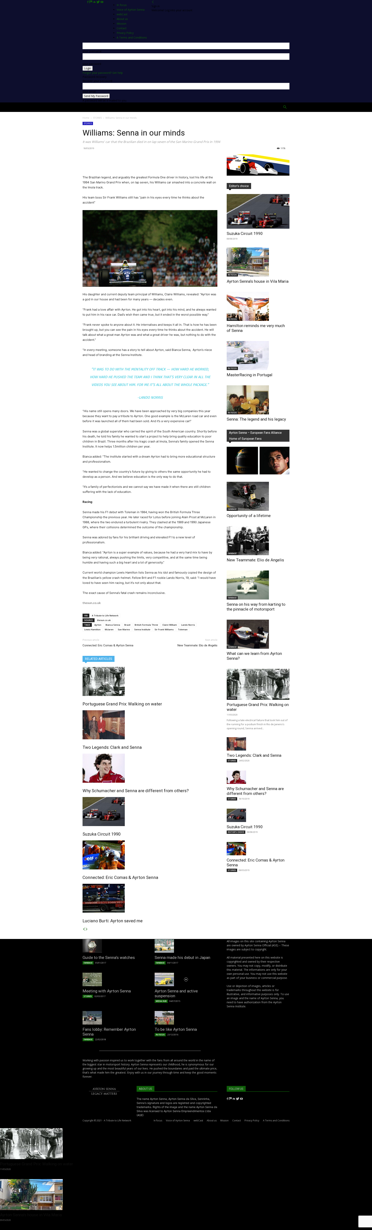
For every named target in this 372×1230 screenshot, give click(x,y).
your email (89, 91)
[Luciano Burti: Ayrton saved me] (150, 898)
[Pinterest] (104, 164)
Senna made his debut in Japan (182, 957)
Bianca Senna (113, 624)
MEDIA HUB (161, 1001)
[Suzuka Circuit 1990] (150, 811)
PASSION (138, 107)
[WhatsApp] (113, 164)
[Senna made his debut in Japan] (186, 946)
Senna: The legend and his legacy (256, 419)
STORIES (97, 117)
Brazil (127, 624)
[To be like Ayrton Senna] (186, 1018)
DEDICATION (171, 107)
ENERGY (190, 107)
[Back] (153, 2)
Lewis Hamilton (92, 629)
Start (103, 107)
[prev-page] (84, 929)
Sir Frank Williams (164, 629)
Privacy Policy (252, 1120)
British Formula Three (146, 624)
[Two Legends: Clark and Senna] (150, 724)
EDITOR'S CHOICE (236, 832)
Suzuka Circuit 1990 (102, 834)
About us (212, 1120)
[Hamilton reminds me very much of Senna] (258, 306)
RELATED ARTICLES (98, 659)
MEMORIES (229, 107)
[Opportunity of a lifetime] (258, 496)
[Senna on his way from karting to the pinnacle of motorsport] (258, 585)
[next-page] (86, 929)
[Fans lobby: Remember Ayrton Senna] (114, 1018)
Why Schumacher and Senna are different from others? (136, 790)
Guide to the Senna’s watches (109, 957)
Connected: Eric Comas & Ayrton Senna (108, 645)
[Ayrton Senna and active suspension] (186, 979)
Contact (236, 1120)
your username (92, 51)
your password (92, 64)
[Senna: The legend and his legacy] (258, 399)
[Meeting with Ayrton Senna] (114, 979)
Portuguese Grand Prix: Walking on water (122, 704)
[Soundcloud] (94, 2)
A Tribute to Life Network (105, 615)
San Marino (124, 629)
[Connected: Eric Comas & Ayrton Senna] (150, 854)
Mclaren (109, 629)
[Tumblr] (131, 164)
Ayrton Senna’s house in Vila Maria (257, 281)
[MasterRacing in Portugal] (258, 355)
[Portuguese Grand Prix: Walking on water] (150, 681)
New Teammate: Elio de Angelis (197, 645)
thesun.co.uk (104, 620)
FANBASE (232, 509)
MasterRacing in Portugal (249, 375)
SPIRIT (153, 107)
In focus (122, 5)
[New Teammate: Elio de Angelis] (258, 540)
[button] (284, 107)
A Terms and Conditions (276, 1120)
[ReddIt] (122, 164)
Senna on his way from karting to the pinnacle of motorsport (256, 607)
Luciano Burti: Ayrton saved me (113, 920)
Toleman (183, 629)
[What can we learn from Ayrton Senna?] (258, 634)
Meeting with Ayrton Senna (107, 991)
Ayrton (97, 624)
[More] (140, 164)
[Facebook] (88, 2)
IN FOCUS (232, 274)
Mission (224, 1120)
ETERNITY (120, 107)
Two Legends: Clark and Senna (112, 747)
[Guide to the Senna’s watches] (114, 946)
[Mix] (91, 2)
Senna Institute (142, 629)
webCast (198, 1120)
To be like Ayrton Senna (176, 1029)
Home (89, 107)
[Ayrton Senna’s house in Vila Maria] (258, 262)
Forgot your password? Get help (103, 73)
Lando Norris (188, 624)
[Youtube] (102, 2)
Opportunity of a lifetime (249, 515)
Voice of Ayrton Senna (131, 9)
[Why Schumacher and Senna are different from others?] (150, 768)
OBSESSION (208, 107)
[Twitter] (98, 2)
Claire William (169, 624)
